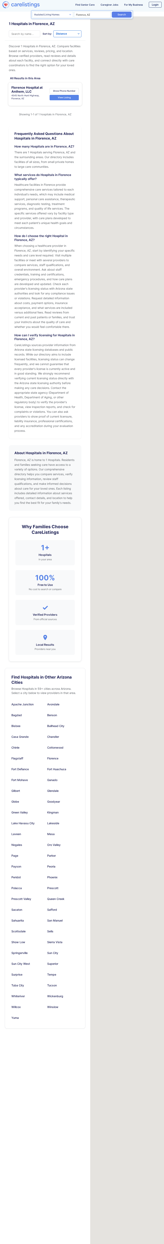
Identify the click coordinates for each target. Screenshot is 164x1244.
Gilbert (15, 790)
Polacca (16, 888)
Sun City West (20, 963)
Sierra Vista (54, 942)
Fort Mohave (19, 780)
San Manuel (55, 920)
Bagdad (16, 715)
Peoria (51, 866)
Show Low (18, 942)
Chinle (15, 747)
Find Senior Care (85, 4)
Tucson (52, 985)
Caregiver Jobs (109, 4)
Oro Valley (54, 844)
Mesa (51, 834)
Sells (50, 931)
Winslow (52, 1007)
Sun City (52, 953)
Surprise (16, 974)
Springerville (19, 953)
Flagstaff (17, 758)
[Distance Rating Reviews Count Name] (67, 33)
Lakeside (53, 823)
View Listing (64, 97)
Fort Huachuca (56, 769)
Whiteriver (18, 996)
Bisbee (15, 726)
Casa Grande (20, 736)
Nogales (16, 844)
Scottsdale (18, 931)
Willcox (16, 1007)
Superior (52, 963)
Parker (51, 855)
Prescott (52, 888)
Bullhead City (55, 726)
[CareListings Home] (27, 4)
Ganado (52, 780)
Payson (16, 866)
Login (155, 4)
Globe (15, 801)
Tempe (51, 974)
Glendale (53, 790)
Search (122, 14)
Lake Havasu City (23, 823)
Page (14, 855)
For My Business (133, 4)
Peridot (16, 877)
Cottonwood (55, 747)
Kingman (53, 812)
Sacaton (16, 909)
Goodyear (53, 801)
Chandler (53, 736)
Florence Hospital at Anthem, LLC (27, 89)
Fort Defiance (20, 769)
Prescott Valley (21, 899)
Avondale (53, 704)
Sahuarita (17, 920)
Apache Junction (22, 704)
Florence (52, 758)
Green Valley (19, 812)
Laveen (16, 834)
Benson (52, 715)
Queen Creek (55, 899)
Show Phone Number (64, 90)
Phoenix (52, 877)
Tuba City (17, 985)
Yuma (15, 1017)
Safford (52, 909)
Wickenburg (55, 996)
